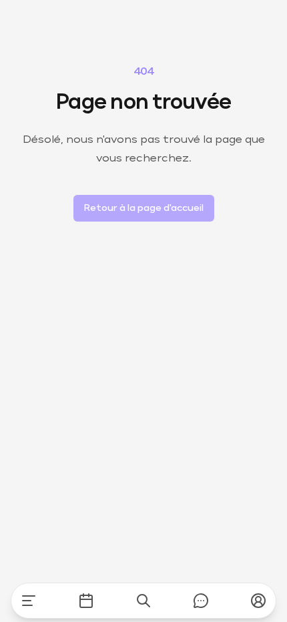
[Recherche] (143, 600)
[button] (258, 600)
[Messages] (201, 600)
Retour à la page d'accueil (144, 208)
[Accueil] (28, 600)
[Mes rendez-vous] (86, 600)
